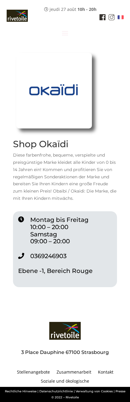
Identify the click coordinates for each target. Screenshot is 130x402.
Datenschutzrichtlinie (56, 391)
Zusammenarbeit (74, 372)
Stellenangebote (33, 372)
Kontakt (105, 372)
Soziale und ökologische (65, 381)
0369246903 (48, 256)
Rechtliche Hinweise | (21, 391)
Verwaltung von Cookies (94, 391)
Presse (120, 391)
